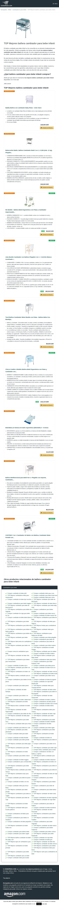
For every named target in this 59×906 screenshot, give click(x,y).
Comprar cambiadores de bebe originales (45, 797)
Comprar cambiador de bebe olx (42, 737)
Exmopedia (4, 9)
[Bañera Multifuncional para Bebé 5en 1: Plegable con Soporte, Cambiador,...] (29, 469)
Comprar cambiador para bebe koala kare (45, 595)
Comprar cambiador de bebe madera (43, 653)
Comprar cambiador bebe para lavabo (18, 857)
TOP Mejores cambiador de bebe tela (44, 841)
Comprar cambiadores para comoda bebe (19, 761)
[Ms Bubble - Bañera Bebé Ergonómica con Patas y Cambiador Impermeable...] (29, 201)
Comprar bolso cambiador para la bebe (44, 749)
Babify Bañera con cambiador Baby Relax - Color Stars (23, 108)
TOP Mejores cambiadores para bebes (44, 845)
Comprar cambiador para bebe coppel (18, 833)
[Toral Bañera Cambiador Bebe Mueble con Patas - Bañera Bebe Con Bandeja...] (29, 309)
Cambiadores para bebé (19, 9)
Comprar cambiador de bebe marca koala (45, 703)
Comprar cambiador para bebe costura (44, 831)
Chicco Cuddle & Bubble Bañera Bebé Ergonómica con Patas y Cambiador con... (26, 370)
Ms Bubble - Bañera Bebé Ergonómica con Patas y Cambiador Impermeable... (25, 211)
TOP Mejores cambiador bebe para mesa (19, 723)
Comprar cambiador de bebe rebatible (44, 721)
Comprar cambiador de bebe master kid (44, 615)
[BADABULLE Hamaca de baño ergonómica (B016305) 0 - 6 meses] (29, 419)
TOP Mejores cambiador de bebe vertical (45, 671)
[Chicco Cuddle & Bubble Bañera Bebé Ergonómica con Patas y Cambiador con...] (29, 361)
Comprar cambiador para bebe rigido (43, 727)
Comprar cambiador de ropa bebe (43, 837)
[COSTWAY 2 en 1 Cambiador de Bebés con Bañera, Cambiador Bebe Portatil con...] (29, 527)
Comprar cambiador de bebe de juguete (44, 679)
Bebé (9, 9)
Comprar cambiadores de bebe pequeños (19, 821)
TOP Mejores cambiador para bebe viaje (45, 747)
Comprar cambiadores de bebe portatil (44, 701)
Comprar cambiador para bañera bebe (18, 831)
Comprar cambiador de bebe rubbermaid (19, 699)
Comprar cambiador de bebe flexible (17, 737)
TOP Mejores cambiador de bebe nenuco (45, 843)
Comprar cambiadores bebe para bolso (44, 659)
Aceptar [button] (39, 903)
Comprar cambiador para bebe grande (18, 739)
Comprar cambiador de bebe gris (42, 839)
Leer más (44, 903)
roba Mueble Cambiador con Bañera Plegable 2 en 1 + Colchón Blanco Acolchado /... (28, 258)
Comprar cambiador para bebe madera (44, 645)
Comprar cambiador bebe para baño (17, 733)
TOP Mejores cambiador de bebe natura (44, 825)
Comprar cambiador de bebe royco (17, 665)
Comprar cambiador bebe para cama (43, 597)
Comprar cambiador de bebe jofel (17, 593)
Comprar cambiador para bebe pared (18, 685)
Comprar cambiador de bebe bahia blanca (19, 617)
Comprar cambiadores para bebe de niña (19, 713)
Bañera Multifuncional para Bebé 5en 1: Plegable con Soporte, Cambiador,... (25, 479)
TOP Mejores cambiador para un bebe (18, 855)
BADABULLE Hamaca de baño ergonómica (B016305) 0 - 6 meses (26, 427)
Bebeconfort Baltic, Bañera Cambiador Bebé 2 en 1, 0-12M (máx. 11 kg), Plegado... (28, 151)
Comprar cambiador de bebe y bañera (44, 699)
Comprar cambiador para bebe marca (44, 613)
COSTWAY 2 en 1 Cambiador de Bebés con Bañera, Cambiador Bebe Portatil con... (27, 536)
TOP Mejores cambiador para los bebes (44, 651)
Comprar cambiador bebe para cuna (43, 593)
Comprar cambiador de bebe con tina (18, 781)
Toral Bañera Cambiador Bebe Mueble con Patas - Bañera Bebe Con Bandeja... (27, 318)
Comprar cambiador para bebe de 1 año (18, 727)
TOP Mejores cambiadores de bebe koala (45, 673)
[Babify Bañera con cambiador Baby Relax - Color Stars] (29, 99)
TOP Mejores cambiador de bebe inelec (44, 689)
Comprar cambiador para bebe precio (44, 665)
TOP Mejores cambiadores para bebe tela (19, 625)
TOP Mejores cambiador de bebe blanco (45, 603)
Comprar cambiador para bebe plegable (44, 637)
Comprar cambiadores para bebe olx (43, 639)
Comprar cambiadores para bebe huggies (19, 603)
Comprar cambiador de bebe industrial (44, 759)
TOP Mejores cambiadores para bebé (44, 719)
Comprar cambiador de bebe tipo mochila (19, 599)
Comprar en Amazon (47, 127)
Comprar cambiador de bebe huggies (18, 759)
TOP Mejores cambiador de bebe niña (18, 655)
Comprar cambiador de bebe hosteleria (44, 807)
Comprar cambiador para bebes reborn (18, 755)
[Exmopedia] (6, 3)
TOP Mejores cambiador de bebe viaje (44, 713)
